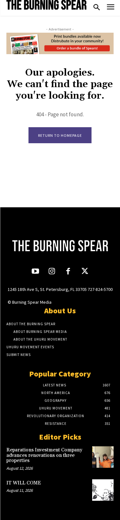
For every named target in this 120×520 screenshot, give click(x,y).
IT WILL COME (23, 483)
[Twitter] (84, 271)
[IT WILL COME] (103, 490)
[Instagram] (51, 271)
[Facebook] (68, 271)
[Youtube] (35, 271)
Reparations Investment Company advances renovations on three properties (44, 455)
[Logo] (46, 5)
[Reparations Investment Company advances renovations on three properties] (103, 457)
